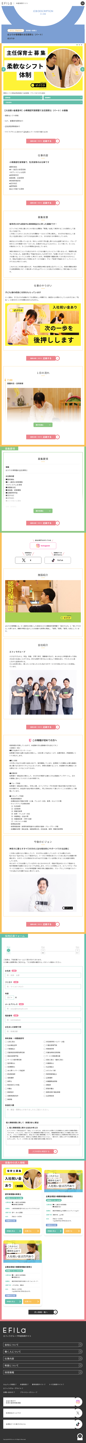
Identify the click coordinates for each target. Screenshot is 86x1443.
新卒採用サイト (38, 1384)
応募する (28, 1231)
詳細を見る (11, 1231)
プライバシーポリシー (27, 1392)
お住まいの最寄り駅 (13, 1027)
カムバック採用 (9, 1384)
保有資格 (8, 1038)
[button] (77, 44)
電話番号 (8, 1015)
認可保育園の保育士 (13, 1194)
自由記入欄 (9, 1105)
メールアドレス (11, 1004)
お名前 (7, 970)
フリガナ (8, 982)
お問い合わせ (8, 1392)
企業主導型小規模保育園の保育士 (59, 1196)
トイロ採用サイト (55, 1384)
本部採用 (23, 1384)
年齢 (7, 993)
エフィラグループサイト (12, 1388)
